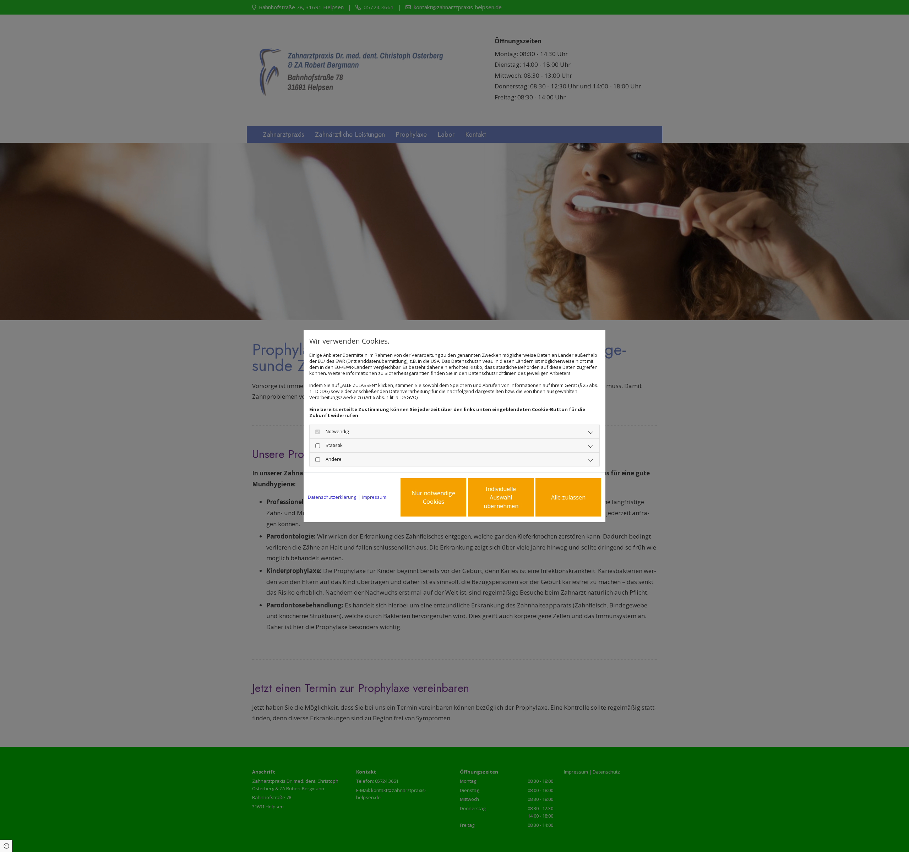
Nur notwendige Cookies (433, 497)
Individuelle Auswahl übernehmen (501, 497)
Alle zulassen (568, 497)
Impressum (374, 497)
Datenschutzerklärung (332, 497)
